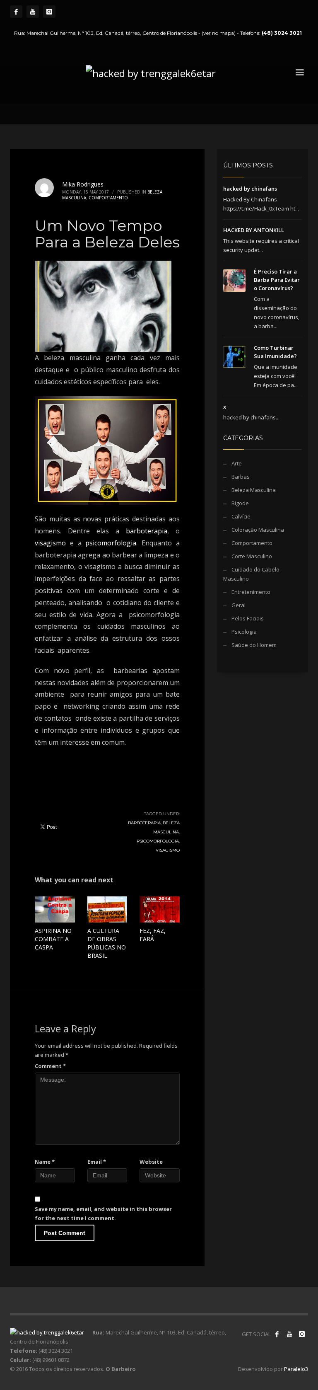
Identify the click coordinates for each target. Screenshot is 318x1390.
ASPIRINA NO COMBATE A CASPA (53, 939)
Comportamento (108, 198)
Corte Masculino (251, 556)
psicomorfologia (110, 542)
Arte (236, 463)
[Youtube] (32, 11)
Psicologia (244, 631)
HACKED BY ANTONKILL (253, 230)
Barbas (240, 476)
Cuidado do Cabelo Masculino (251, 574)
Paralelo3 (296, 1369)
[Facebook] (16, 11)
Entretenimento (250, 592)
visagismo (50, 542)
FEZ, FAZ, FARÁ (153, 935)
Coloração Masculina (257, 529)
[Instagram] (49, 11)
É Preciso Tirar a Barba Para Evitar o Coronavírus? (277, 280)
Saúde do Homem (254, 645)
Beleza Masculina (253, 490)
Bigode (240, 503)
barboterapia (146, 530)
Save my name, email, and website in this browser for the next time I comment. (103, 1213)
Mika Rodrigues (83, 184)
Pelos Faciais (247, 618)
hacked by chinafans (250, 188)
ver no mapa (218, 33)
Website (151, 1161)
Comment (50, 1066)
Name (45, 1161)
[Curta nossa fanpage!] (277, 1334)
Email (96, 1161)
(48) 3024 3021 (282, 33)
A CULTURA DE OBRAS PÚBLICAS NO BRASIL (106, 943)
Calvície (241, 516)
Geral (238, 605)
